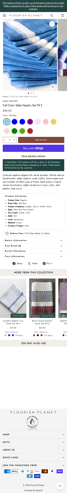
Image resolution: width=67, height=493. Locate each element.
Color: (9, 115)
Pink (45, 121)
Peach (6, 131)
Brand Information (15, 251)
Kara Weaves (10, 101)
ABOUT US (9, 449)
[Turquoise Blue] (13, 335)
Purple (30, 121)
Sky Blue (6, 121)
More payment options (33, 156)
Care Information (15, 256)
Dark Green (14, 131)
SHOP (6, 434)
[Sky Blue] (5, 335)
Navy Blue (22, 121)
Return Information (16, 240)
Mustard (53, 121)
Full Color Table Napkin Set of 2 (23, 96)
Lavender (38, 121)
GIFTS (6, 442)
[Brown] (34, 335)
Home (5, 96)
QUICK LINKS (11, 457)
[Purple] (41, 335)
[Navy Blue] (9, 335)
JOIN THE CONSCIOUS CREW (20, 465)
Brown (30, 131)
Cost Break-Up (13, 245)
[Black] (38, 335)
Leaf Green (22, 131)
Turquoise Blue (14, 121)
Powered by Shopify (33, 490)
